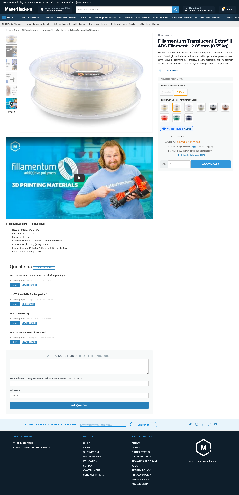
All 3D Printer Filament (11, 24)
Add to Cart (210, 164)
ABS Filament (143, 17)
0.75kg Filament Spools (148, 24)
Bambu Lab (85, 17)
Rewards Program (144, 461)
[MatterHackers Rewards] (164, 128)
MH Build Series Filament (207, 17)
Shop (86, 443)
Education (90, 461)
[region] (86, 83)
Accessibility (140, 483)
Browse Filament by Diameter (38, 24)
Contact (137, 447)
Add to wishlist (172, 71)
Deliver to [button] (192, 155)
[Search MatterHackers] (175, 9)
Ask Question (79, 405)
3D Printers (47, 17)
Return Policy (141, 470)
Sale (23, 17)
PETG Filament (160, 17)
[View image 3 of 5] (11, 65)
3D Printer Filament (66, 17)
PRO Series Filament (181, 17)
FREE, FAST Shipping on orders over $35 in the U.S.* (27, 2)
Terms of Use (140, 479)
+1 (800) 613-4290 (82, 2)
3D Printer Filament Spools (123, 24)
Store (16, 30)
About (136, 443)
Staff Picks (33, 17)
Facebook (184, 424)
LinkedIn (203, 424)
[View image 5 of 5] (11, 91)
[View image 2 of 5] (11, 52)
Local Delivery (142, 456)
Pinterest (209, 424)
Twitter (190, 424)
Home (8, 30)
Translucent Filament (98, 24)
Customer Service (64, 2)
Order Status (141, 452)
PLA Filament (126, 17)
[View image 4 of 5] (11, 78)
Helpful (15, 285)
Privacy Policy (141, 474)
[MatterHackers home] (18, 9)
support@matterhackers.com (33, 447)
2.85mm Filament (62, 24)
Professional (92, 456)
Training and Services (105, 17)
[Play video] (11, 104)
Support (89, 465)
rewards (187, 129)
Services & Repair (94, 474)
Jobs (135, 465)
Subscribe (144, 424)
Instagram (196, 424)
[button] (55, 9)
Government (91, 470)
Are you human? (46, 378)
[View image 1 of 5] (11, 39)
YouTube (215, 424)
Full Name (15, 390)
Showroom (91, 452)
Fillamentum (166, 35)
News (87, 447)
